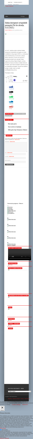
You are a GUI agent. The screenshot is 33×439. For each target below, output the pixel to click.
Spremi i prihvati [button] (4, 438)
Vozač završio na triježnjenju (14, 127)
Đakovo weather (11, 245)
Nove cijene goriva (12, 124)
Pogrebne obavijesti (18, 2)
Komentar (10, 141)
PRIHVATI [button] (25, 404)
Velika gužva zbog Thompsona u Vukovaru (17, 130)
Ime (8, 152)
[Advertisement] (16, 185)
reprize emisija (9, 115)
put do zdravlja (22, 113)
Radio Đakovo (8, 30)
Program (22, 398)
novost (15, 113)
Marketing (10, 2)
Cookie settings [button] (16, 404)
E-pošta (9, 156)
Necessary (5, 429)
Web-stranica (8, 160)
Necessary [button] (3, 428)
